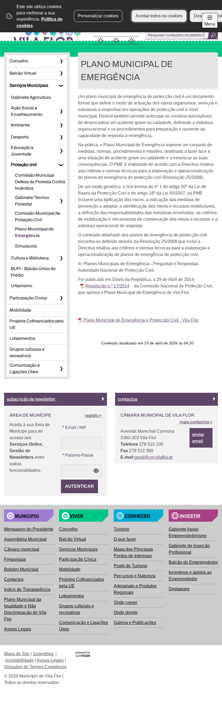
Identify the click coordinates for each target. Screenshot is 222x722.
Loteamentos (22, 338)
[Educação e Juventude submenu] (61, 151)
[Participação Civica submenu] (61, 298)
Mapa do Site (17, 653)
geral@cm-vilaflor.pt (153, 457)
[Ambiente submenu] (61, 125)
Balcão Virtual (22, 73)
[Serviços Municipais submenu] (61, 85)
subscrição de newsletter (31, 399)
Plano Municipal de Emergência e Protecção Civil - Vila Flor (140, 320)
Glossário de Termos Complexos (35, 666)
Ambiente (20, 125)
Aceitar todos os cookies (159, 16)
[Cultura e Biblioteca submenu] (61, 258)
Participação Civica (28, 298)
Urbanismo (21, 285)
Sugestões (43, 653)
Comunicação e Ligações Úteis (24, 368)
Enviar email (198, 437)
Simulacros (26, 246)
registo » (93, 415)
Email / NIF (73, 427)
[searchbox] (181, 35)
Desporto (20, 137)
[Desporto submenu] (61, 137)
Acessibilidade (19, 660)
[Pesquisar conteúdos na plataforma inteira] (211, 35)
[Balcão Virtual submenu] (61, 73)
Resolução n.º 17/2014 (107, 286)
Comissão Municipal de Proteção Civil (37, 216)
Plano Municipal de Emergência (34, 232)
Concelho (18, 61)
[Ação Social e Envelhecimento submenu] (61, 111)
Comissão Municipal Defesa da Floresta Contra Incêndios (40, 182)
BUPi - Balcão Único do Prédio (33, 271)
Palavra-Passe (77, 454)
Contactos (127, 399)
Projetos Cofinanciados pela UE (36, 324)
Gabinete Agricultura (31, 97)
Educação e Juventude (22, 150)
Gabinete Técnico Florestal (32, 200)
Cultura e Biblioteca (30, 258)
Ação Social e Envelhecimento (27, 111)
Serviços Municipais (28, 85)
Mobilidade (20, 310)
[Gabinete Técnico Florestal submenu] (61, 201)
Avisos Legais (50, 660)
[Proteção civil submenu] (61, 165)
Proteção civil (24, 164)
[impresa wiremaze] (82, 653)
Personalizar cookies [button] (98, 16)
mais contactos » (196, 422)
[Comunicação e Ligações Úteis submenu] (61, 368)
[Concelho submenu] (61, 61)
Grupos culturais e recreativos (26, 352)
